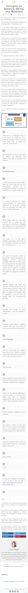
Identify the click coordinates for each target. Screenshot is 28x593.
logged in (12, 581)
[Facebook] (10, 591)
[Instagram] (13, 591)
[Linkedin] (15, 591)
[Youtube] (18, 591)
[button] (2, 2)
